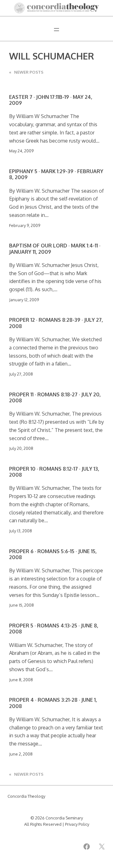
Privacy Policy (77, 824)
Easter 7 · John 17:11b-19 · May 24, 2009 (50, 100)
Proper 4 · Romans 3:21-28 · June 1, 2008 (53, 703)
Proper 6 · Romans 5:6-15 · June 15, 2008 (53, 554)
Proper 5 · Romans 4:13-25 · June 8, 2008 (53, 628)
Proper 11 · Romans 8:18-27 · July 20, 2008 (55, 397)
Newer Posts (26, 72)
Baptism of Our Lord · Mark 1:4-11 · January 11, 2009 (54, 248)
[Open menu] (56, 29)
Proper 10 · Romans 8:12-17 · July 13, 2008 (54, 472)
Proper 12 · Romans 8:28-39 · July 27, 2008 (56, 323)
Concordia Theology (26, 796)
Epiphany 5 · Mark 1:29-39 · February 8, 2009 (56, 174)
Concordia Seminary (64, 817)
